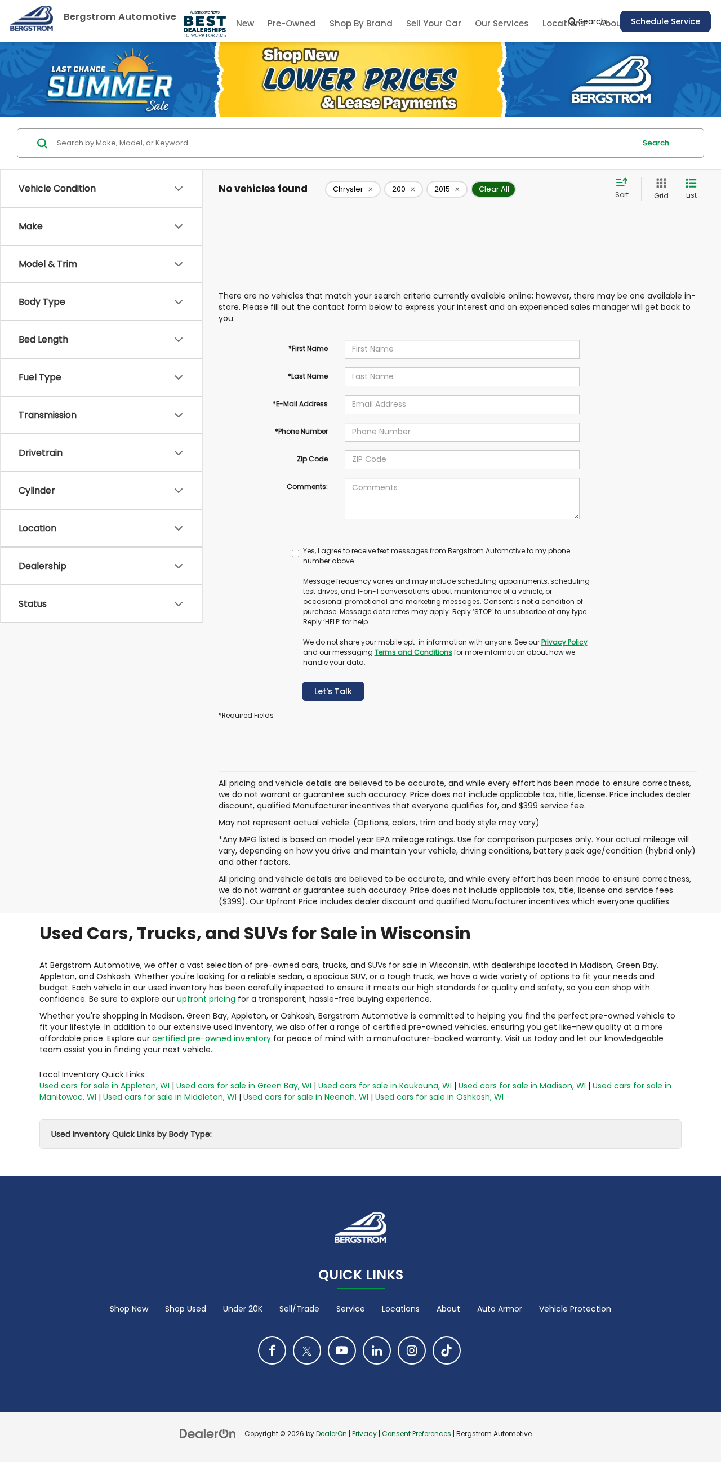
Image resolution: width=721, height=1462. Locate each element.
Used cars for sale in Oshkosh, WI (439, 1097)
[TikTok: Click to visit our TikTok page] (446, 1350)
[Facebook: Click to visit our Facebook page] (272, 1350)
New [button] (245, 23)
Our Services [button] (502, 23)
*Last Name (308, 376)
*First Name (308, 348)
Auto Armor (499, 1308)
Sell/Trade (299, 1308)
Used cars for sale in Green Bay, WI (243, 1085)
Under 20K (242, 1308)
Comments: (307, 486)
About (448, 1308)
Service (350, 1308)
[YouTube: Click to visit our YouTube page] (342, 1350)
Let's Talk (333, 691)
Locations (401, 1308)
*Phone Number (301, 431)
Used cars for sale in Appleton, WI (104, 1085)
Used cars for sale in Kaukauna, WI (385, 1085)
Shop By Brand (361, 23)
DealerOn (331, 1433)
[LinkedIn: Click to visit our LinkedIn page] (376, 1350)
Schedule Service (665, 21)
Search (656, 142)
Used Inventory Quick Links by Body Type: (131, 1134)
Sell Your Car (433, 23)
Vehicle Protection (575, 1308)
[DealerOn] (208, 1433)
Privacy (364, 1433)
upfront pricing (206, 999)
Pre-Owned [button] (292, 23)
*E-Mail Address (300, 403)
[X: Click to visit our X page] (307, 1350)
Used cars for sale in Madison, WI (522, 1085)
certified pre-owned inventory (211, 1038)
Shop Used (185, 1308)
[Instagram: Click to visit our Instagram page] (411, 1350)
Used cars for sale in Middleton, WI (170, 1097)
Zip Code (312, 459)
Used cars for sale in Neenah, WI (305, 1097)
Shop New (129, 1308)
